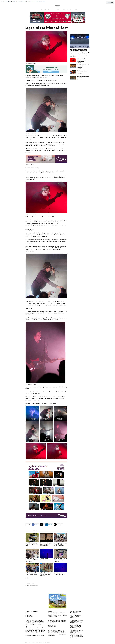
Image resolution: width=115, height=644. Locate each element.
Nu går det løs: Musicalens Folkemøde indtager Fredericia (60, 560)
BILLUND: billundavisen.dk (75, 619)
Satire (75, 9)
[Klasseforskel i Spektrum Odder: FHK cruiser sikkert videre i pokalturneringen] (73, 66)
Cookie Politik (42, 1)
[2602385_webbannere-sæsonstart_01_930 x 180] (46, 159)
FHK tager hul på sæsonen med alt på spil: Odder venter (83, 77)
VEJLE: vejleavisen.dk (74, 629)
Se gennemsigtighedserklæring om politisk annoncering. (35, 635)
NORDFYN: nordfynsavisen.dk (75, 637)
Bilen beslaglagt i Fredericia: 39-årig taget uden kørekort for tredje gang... (78, 49)
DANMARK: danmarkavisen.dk (75, 611)
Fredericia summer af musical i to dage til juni (31, 573)
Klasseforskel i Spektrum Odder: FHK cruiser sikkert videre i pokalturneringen (83, 66)
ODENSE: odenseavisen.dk (74, 631)
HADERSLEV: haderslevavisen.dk (76, 622)
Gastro (59, 9)
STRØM (48, 9)
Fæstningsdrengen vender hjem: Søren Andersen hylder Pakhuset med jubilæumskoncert (60, 545)
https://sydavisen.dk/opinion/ (53, 616)
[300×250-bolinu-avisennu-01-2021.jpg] (57, 601)
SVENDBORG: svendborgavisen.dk (76, 634)
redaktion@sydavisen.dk (52, 626)
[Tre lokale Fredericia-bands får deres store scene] (60, 567)
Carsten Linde (28, 29)
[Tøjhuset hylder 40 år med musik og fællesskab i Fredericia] (46, 567)
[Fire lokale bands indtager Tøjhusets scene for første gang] (32, 537)
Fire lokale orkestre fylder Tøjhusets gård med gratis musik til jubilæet (46, 544)
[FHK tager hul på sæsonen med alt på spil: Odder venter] (73, 78)
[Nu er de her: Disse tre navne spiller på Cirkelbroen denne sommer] (32, 553)
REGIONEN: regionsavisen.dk (75, 614)
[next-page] (28, 578)
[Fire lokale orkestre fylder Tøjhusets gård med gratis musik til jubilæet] (46, 537)
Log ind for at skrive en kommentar (32, 585)
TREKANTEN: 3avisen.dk (74, 616)
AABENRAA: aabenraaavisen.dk (75, 625)
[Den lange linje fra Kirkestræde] (46, 553)
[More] (62, 524)
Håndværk (69, 9)
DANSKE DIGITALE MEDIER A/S (32, 611)
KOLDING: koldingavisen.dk (75, 627)
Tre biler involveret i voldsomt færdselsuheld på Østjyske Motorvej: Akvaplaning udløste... (82, 60)
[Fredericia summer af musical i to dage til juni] (32, 567)
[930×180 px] (46, 69)
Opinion (54, 9)
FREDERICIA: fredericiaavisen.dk (76, 626)
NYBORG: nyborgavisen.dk (75, 632)
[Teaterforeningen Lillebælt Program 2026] (46, 489)
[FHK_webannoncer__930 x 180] (57, 17)
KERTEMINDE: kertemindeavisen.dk (76, 636)
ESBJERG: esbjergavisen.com (75, 617)
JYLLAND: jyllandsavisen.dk (75, 612)
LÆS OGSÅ (28, 530)
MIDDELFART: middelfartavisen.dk (76, 630)
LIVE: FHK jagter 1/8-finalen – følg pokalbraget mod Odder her (82, 71)
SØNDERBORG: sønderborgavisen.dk (76, 620)
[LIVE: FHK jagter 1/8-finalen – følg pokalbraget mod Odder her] (73, 72)
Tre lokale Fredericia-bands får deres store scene (60, 573)
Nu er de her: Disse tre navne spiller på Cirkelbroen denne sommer (32, 560)
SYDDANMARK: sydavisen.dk (75, 615)
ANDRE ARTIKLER (35, 530)
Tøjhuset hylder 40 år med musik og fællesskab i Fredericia (46, 574)
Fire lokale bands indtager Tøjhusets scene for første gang (32, 544)
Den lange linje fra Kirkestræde (44, 559)
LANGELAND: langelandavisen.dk (76, 635)
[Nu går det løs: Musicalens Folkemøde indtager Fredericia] (60, 553)
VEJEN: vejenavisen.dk (74, 624)
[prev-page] (26, 578)
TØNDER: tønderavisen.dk (74, 621)
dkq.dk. (40, 624)
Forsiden (43, 9)
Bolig (64, 9)
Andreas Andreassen (74, 52)
